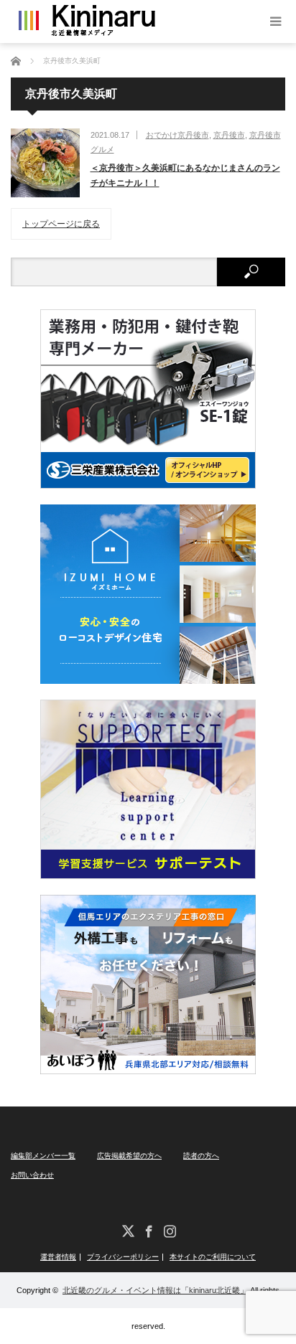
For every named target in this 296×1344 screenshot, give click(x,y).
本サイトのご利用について (213, 1257)
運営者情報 (58, 1257)
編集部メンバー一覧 (43, 1156)
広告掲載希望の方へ (129, 1156)
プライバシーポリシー (123, 1257)
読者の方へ (201, 1156)
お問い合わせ (32, 1175)
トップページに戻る (61, 224)
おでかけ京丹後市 (177, 135)
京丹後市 (229, 135)
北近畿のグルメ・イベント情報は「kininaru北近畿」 (155, 1290)
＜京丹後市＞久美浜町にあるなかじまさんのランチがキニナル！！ (185, 176)
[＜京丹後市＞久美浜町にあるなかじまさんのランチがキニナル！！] (45, 162)
